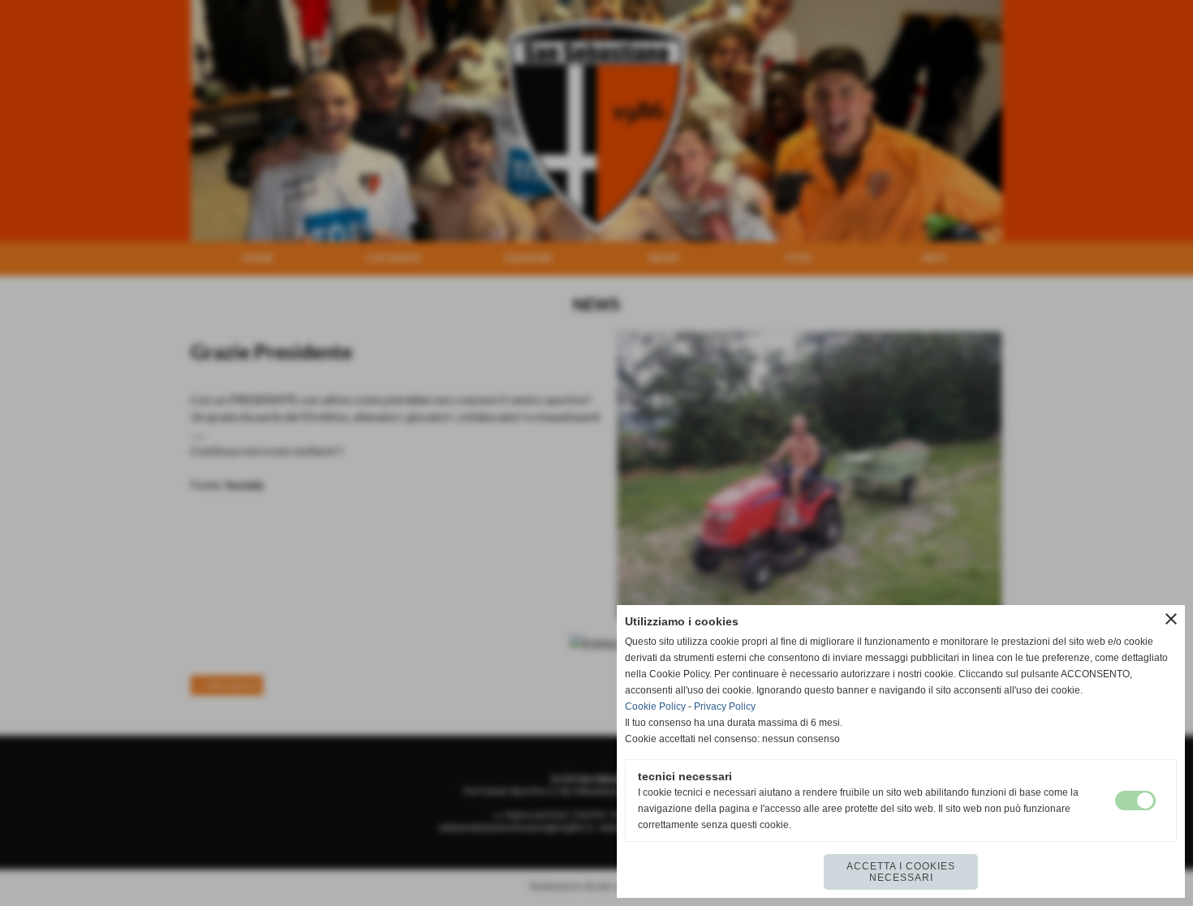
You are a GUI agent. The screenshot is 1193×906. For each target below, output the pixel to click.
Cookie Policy (655, 706)
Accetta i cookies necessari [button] (900, 872)
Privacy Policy (725, 706)
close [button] (1171, 619)
